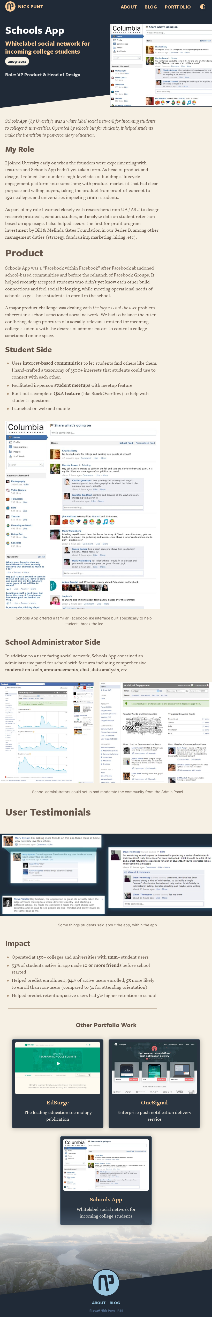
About (129, 6)
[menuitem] (129, 6)
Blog (151, 6)
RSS (120, 1310)
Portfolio (178, 6)
